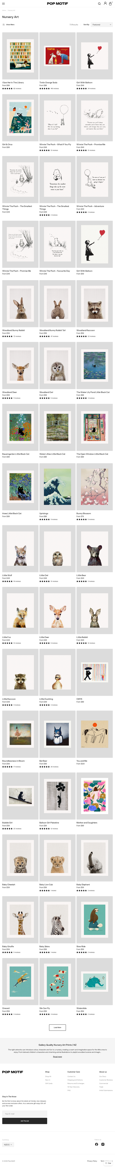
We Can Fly (44, 1008)
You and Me (81, 761)
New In (47, 1080)
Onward (6, 1008)
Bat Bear (43, 761)
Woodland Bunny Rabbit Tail (52, 330)
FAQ (69, 1090)
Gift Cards (48, 1083)
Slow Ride (80, 946)
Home (4, 10)
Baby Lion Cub (46, 884)
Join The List (25, 1121)
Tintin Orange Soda (48, 82)
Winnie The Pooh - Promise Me (90, 144)
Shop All (48, 1076)
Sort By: (86, 24)
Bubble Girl (7, 822)
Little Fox (6, 637)
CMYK (79, 699)
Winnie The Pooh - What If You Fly (55, 144)
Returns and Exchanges (75, 1083)
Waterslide (81, 1008)
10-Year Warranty (73, 1087)
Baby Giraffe (8, 946)
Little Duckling (46, 699)
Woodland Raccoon (85, 330)
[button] (3, 3)
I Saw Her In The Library (13, 82)
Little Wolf (7, 575)
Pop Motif (11, 1161)
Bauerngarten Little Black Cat (15, 454)
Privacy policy (92, 1161)
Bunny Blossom (83, 513)
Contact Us (71, 1076)
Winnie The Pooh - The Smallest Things (17, 207)
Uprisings (43, 513)
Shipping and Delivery (75, 1080)
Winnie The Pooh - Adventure (90, 206)
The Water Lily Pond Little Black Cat (92, 392)
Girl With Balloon (84, 82)
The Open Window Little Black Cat (92, 454)
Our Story (102, 1076)
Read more (57, 1057)
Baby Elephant (83, 884)
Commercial (103, 1083)
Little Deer (44, 637)
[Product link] (20, 62)
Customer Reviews (106, 1080)
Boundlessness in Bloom (13, 761)
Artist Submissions (106, 1090)
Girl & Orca (7, 144)
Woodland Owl (46, 392)
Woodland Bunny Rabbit (13, 330)
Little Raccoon (9, 699)
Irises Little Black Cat (11, 513)
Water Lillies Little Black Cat (52, 454)
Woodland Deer (9, 392)
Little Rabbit (82, 637)
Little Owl (43, 575)
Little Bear (81, 575)
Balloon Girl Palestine (49, 822)
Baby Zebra (44, 946)
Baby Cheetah (8, 884)
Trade (101, 1087)
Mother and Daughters (86, 822)
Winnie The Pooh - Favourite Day (54, 271)
